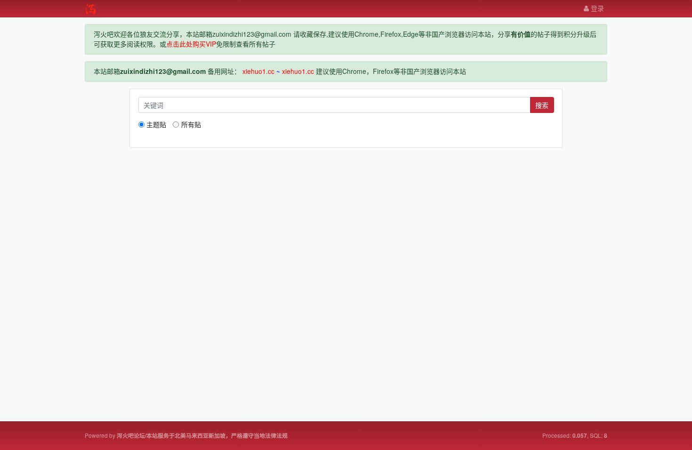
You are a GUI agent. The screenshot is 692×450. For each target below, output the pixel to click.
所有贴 (191, 124)
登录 (596, 8)
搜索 (541, 105)
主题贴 (156, 124)
